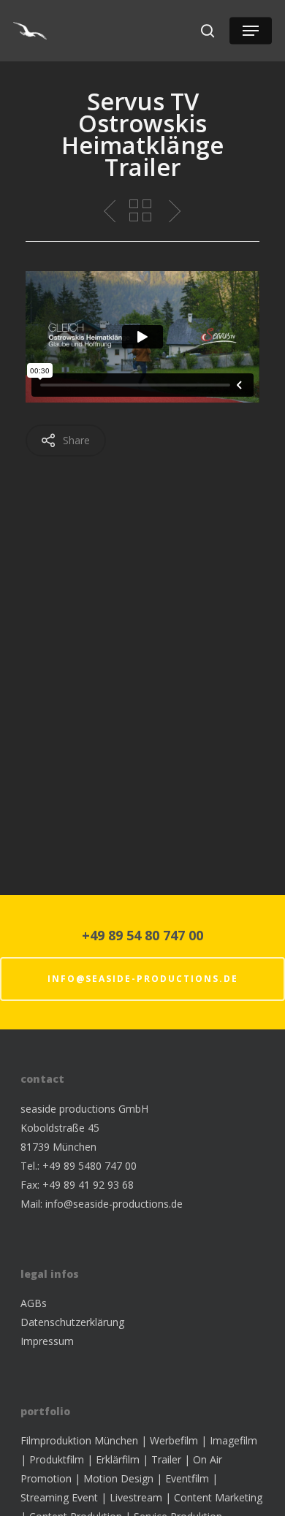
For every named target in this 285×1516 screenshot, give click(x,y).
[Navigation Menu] (250, 30)
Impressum (47, 1341)
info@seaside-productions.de (143, 978)
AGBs (33, 1303)
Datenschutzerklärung (72, 1322)
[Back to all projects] (140, 211)
